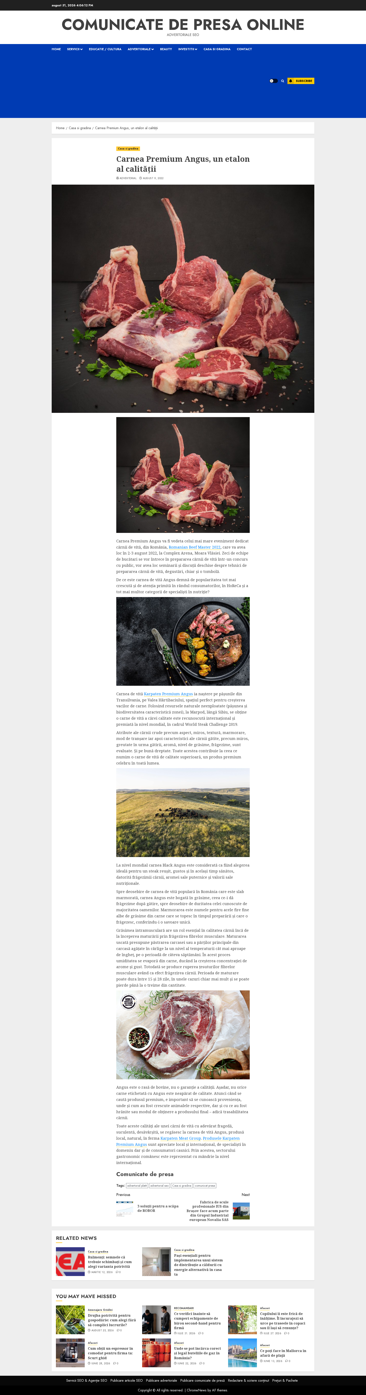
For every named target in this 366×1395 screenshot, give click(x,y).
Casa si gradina (217, 49)
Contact (244, 49)
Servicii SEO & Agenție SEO (86, 1380)
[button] (282, 81)
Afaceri (265, 1308)
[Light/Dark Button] (273, 81)
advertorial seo (159, 1185)
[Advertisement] (155, 86)
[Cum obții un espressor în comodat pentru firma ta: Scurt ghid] (70, 1352)
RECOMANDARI (184, 1308)
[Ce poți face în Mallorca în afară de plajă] (242, 1352)
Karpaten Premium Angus (168, 693)
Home (56, 49)
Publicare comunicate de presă (202, 1380)
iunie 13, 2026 (273, 1361)
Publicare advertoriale (161, 1380)
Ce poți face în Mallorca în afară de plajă (283, 1353)
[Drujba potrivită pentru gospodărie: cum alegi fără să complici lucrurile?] (70, 1319)
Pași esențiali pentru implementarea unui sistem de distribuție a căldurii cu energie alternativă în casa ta (198, 1265)
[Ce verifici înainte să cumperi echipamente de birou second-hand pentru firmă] (156, 1319)
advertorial (128, 178)
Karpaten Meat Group (181, 1138)
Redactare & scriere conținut (248, 1380)
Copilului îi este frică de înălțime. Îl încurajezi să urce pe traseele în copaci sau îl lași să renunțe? (282, 1320)
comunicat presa (205, 1185)
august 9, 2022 (153, 178)
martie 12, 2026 (102, 1272)
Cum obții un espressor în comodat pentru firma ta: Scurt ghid (110, 1353)
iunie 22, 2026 (186, 1363)
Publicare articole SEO (126, 1380)
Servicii (73, 49)
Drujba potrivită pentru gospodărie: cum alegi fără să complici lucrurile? (112, 1320)
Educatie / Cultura (105, 49)
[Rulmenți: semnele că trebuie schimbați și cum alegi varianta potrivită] (70, 1261)
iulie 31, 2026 (186, 1333)
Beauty (166, 49)
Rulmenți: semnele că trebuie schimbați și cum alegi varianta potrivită (110, 1262)
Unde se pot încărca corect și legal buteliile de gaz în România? (197, 1353)
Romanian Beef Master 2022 (194, 547)
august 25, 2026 (103, 1330)
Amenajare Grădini (100, 1310)
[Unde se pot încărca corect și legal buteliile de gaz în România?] (156, 1352)
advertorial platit (137, 1185)
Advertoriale (139, 49)
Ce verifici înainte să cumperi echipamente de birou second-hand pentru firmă (197, 1320)
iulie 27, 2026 (272, 1333)
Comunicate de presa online (183, 25)
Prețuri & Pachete (285, 1380)
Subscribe (304, 81)
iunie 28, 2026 (101, 1363)
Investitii (186, 49)
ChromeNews (197, 1390)
